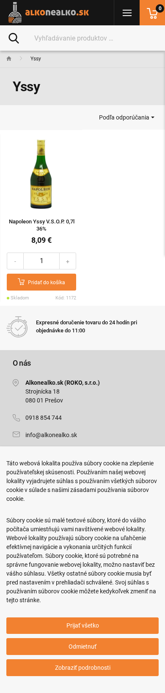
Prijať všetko (82, 625)
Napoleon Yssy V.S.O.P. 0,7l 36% (41, 225)
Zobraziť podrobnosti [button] (82, 667)
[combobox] (126, 117)
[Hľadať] (13, 38)
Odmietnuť (82, 646)
